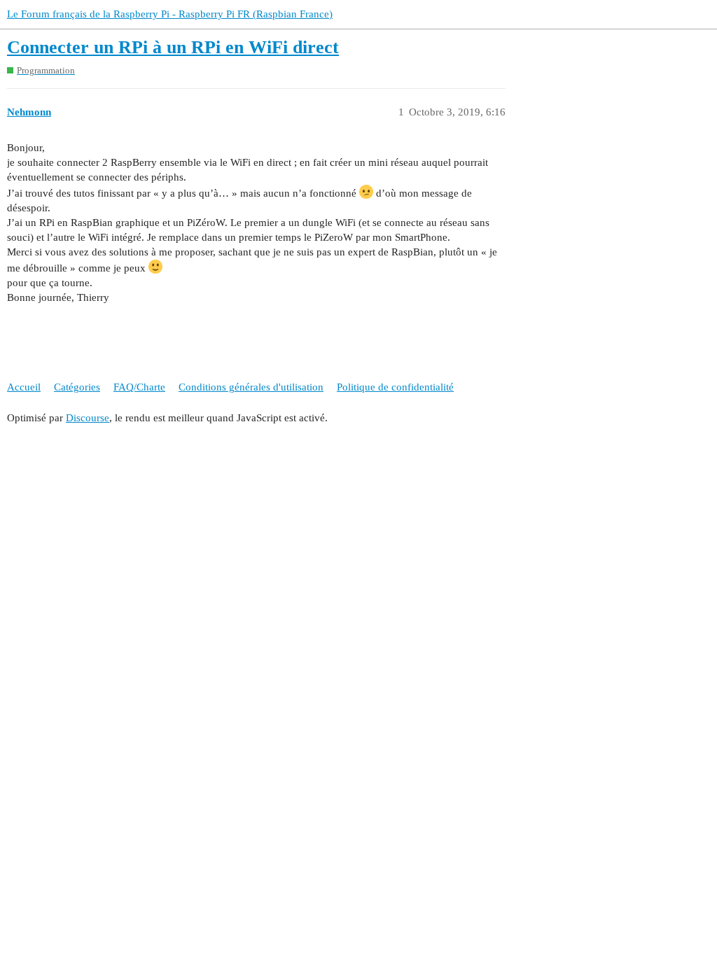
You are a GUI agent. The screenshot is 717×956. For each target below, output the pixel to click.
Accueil (24, 387)
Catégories (77, 387)
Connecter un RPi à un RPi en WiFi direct (173, 47)
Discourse (87, 417)
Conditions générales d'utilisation (251, 387)
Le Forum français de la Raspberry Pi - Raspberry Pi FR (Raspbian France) (170, 14)
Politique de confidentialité (395, 387)
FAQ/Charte (139, 387)
